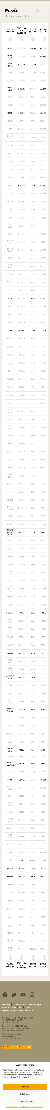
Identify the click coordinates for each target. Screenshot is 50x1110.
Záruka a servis (9, 1007)
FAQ (20, 1007)
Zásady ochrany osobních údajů (31, 1107)
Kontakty (29, 1010)
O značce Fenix (20, 1004)
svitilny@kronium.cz (15, 1034)
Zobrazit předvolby (25, 1101)
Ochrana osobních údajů (11, 1038)
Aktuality (6, 1004)
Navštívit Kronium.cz (15, 1047)
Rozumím (25, 1086)
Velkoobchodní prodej (12, 1010)
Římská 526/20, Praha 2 (11, 1020)
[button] (37, 10)
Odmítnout (25, 1094)
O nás (27, 1007)
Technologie (35, 1004)
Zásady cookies (12, 1107)
